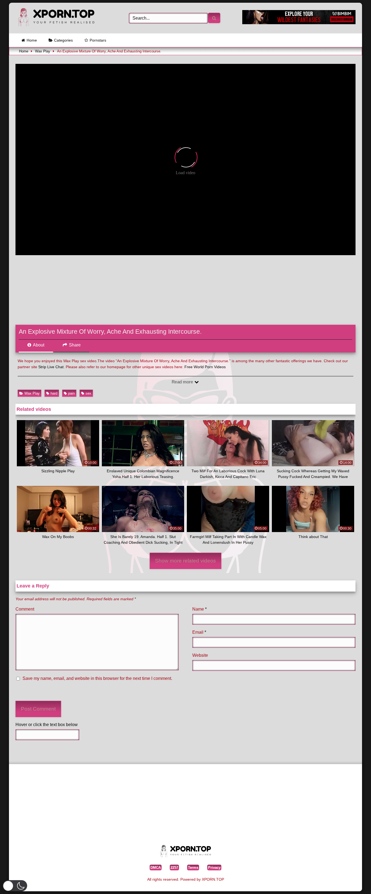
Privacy (214, 867)
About (38, 345)
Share (74, 345)
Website (200, 655)
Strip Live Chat (51, 367)
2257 (174, 867)
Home (32, 40)
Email (199, 632)
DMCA (155, 867)
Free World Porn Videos (205, 367)
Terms (193, 867)
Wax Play (42, 51)
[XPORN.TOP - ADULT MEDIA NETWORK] (56, 18)
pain (71, 393)
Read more (183, 382)
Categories (63, 40)
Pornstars (98, 40)
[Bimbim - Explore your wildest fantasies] (299, 22)
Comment (24, 609)
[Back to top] (354, 881)
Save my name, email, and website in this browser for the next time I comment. (97, 678)
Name (199, 609)
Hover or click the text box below (46, 724)
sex (88, 393)
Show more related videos (185, 561)
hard (54, 393)
